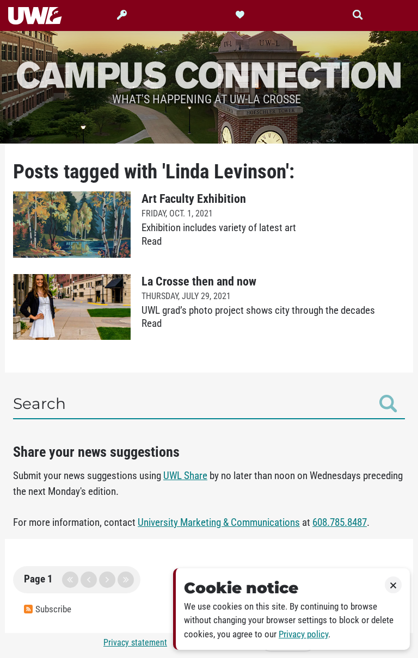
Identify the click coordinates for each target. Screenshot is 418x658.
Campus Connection (209, 74)
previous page (89, 580)
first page (70, 580)
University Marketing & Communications (219, 523)
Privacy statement (135, 642)
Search (39, 403)
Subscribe (53, 609)
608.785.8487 (339, 523)
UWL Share (185, 476)
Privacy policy (303, 634)
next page (107, 580)
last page (126, 580)
